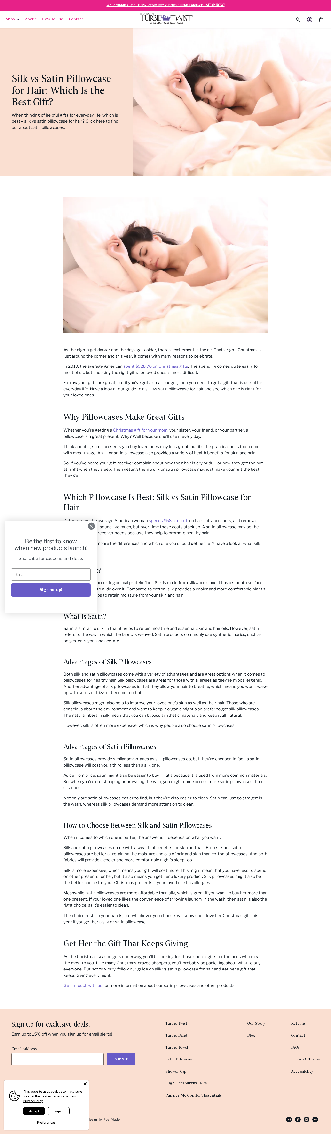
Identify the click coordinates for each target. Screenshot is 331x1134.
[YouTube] (315, 1119)
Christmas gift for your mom (140, 430)
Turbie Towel (177, 1048)
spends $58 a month (168, 520)
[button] (309, 19)
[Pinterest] (306, 1119)
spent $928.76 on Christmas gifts (155, 366)
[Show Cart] (321, 19)
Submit (121, 1059)
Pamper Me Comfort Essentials (193, 1096)
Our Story (256, 1024)
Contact (76, 19)
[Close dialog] (91, 526)
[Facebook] (297, 1119)
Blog (251, 1036)
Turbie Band (176, 1036)
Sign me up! (50, 590)
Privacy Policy (33, 1101)
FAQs (295, 1048)
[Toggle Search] (290, 19)
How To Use (52, 19)
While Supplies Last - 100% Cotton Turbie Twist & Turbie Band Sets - (165, 5)
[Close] (85, 1084)
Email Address (24, 1049)
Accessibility (302, 1072)
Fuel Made (111, 1119)
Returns (298, 1024)
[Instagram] (289, 1119)
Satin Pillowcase (180, 1060)
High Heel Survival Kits (186, 1084)
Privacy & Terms (305, 1060)
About (30, 19)
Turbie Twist (176, 1024)
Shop (10, 19)
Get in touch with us (82, 985)
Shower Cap (176, 1072)
